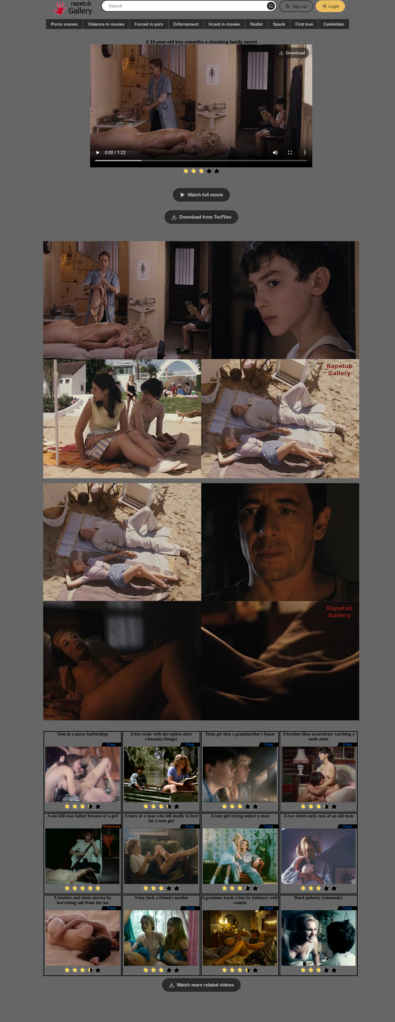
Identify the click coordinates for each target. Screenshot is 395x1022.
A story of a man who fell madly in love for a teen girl (161, 818)
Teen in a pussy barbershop (82, 734)
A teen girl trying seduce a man (240, 816)
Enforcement (185, 24)
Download (295, 53)
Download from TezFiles (205, 217)
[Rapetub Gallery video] (75, 13)
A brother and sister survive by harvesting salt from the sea (82, 900)
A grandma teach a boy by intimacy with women (240, 900)
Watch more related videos (205, 984)
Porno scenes (64, 24)
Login (333, 6)
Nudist (256, 24)
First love (304, 24)
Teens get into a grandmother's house (240, 734)
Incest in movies (224, 24)
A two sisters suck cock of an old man (318, 816)
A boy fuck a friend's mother (161, 897)
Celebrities (333, 24)
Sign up (299, 6)
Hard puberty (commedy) (318, 897)
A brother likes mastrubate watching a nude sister (319, 736)
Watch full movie (205, 194)
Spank (279, 24)
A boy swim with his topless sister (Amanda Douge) (161, 736)
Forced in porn (149, 24)
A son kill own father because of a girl (82, 816)
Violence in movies (106, 24)
